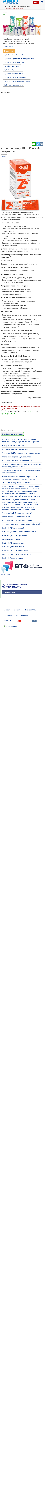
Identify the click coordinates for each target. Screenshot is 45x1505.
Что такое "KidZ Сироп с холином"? (16, 516)
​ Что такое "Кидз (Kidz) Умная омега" (16, 482)
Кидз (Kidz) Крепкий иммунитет (14, 445)
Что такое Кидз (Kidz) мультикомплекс (17, 457)
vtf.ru (4, 14)
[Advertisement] (22, 117)
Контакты (17, 610)
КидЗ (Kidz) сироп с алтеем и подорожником (19, 58)
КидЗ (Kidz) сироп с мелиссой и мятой (17, 81)
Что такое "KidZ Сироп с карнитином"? (17, 513)
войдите (31, 411)
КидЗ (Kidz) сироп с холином (13, 85)
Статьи (4, 156)
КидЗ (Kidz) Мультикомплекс (13, 74)
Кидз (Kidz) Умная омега (12, 66)
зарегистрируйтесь (8, 413)
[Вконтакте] (41, 145)
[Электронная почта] (34, 145)
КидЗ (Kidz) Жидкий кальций (13, 55)
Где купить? (9, 51)
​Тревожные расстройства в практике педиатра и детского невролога (21, 471)
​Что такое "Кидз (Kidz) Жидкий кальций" (17, 460)
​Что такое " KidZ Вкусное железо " (15, 449)
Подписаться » (10, 592)
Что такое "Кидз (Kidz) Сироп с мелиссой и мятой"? (22, 524)
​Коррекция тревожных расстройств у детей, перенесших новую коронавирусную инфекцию (20, 440)
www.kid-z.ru (7, 47)
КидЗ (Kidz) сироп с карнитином (15, 62)
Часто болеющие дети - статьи (12, 434)
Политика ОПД (30, 610)
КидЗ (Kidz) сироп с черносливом (15, 77)
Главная (7, 610)
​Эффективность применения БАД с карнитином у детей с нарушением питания (21, 465)
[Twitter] (38, 145)
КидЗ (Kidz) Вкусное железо (13, 70)
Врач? (36, 2)
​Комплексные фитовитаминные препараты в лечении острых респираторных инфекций (19, 477)
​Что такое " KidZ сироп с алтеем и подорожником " (21, 453)
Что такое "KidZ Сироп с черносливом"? (17, 520)
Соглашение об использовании (14, 8)
